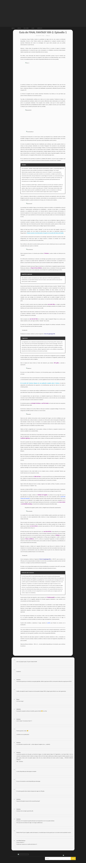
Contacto (39, 28)
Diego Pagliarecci (20, 669)
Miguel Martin (19, 830)
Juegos (19, 28)
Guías (32, 28)
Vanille (48, 35)
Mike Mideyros (19, 789)
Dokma (18, 659)
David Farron (19, 689)
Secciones (26, 28)
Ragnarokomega (20, 769)
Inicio (13, 28)
